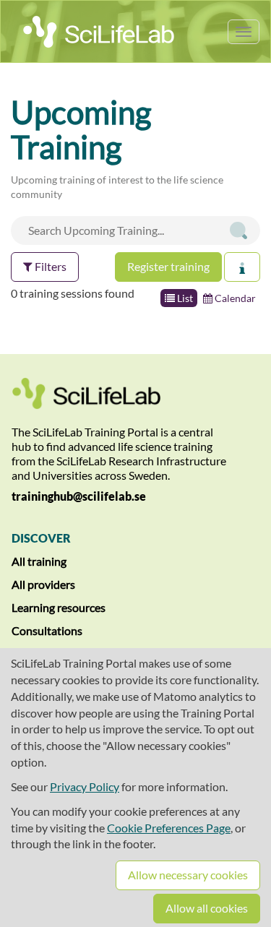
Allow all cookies (206, 908)
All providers (43, 584)
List (184, 298)
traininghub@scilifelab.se (79, 496)
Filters (49, 266)
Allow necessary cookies (188, 874)
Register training (168, 266)
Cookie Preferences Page (169, 828)
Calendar (234, 298)
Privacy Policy (84, 786)
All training (39, 561)
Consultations (47, 630)
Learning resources (59, 607)
